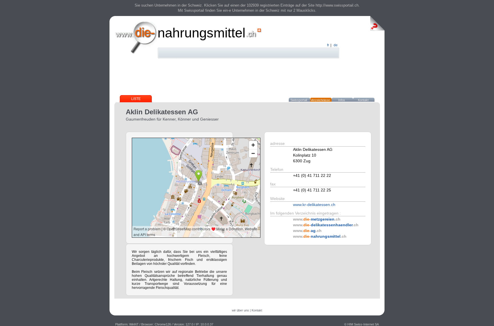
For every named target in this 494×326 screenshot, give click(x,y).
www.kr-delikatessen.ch (314, 204)
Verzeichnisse (320, 100)
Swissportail (298, 100)
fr (328, 45)
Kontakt (363, 100)
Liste (136, 99)
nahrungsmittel (201, 32)
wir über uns (240, 310)
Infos (341, 100)
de (336, 45)
